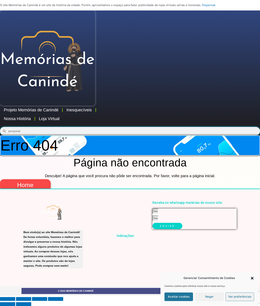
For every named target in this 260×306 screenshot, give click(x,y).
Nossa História (17, 118)
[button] (252, 278)
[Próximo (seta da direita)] (23, 304)
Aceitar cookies (179, 297)
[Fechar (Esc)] (55, 299)
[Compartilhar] (39, 299)
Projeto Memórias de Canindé (31, 110)
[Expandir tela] (23, 299)
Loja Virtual (49, 118)
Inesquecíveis (79, 110)
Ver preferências (239, 297)
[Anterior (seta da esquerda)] (7, 304)
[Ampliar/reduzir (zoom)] (7, 299)
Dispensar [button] (209, 5)
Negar (209, 297)
